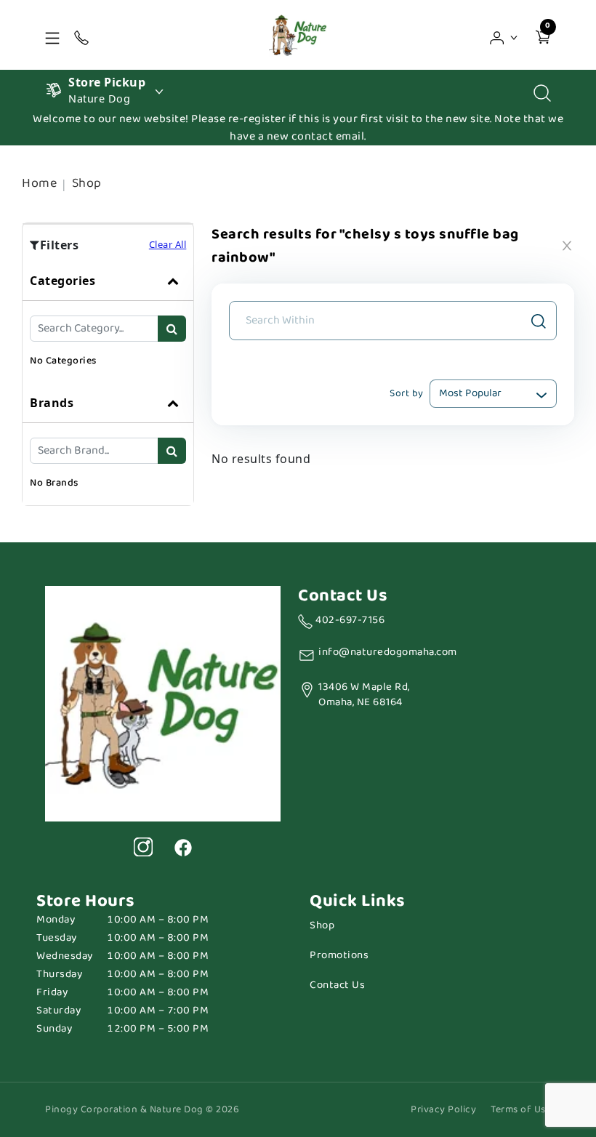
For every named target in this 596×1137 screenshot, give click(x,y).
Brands (51, 403)
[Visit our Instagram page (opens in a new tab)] (143, 846)
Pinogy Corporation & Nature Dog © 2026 (142, 1110)
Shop (87, 183)
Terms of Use (521, 1110)
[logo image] (298, 35)
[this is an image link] (163, 702)
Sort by (407, 393)
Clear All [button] (168, 244)
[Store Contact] (81, 35)
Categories (62, 281)
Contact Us (337, 985)
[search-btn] (172, 329)
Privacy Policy (443, 1110)
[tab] (108, 322)
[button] (504, 34)
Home (39, 183)
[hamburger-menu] (52, 35)
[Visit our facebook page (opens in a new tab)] (182, 846)
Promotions (339, 955)
